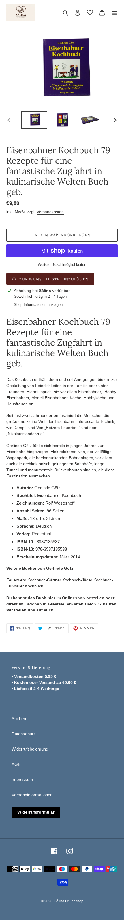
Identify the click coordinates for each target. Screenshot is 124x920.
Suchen (19, 718)
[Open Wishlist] (90, 13)
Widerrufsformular (36, 812)
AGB (16, 764)
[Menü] (114, 12)
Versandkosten (50, 211)
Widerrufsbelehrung (30, 748)
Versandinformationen (32, 794)
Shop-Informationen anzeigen (38, 304)
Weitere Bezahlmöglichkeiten (62, 264)
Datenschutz (23, 733)
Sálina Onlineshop (68, 901)
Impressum (22, 779)
